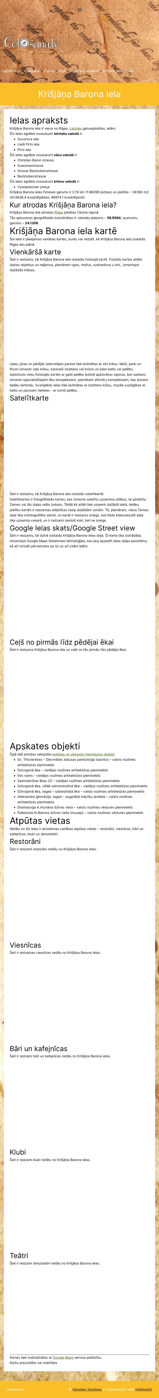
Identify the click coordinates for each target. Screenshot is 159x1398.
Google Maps (63, 1357)
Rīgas (58, 212)
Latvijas (75, 128)
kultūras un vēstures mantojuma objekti (83, 754)
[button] (79, 10)
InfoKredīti (143, 1389)
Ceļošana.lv (15, 1389)
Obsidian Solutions (87, 1389)
